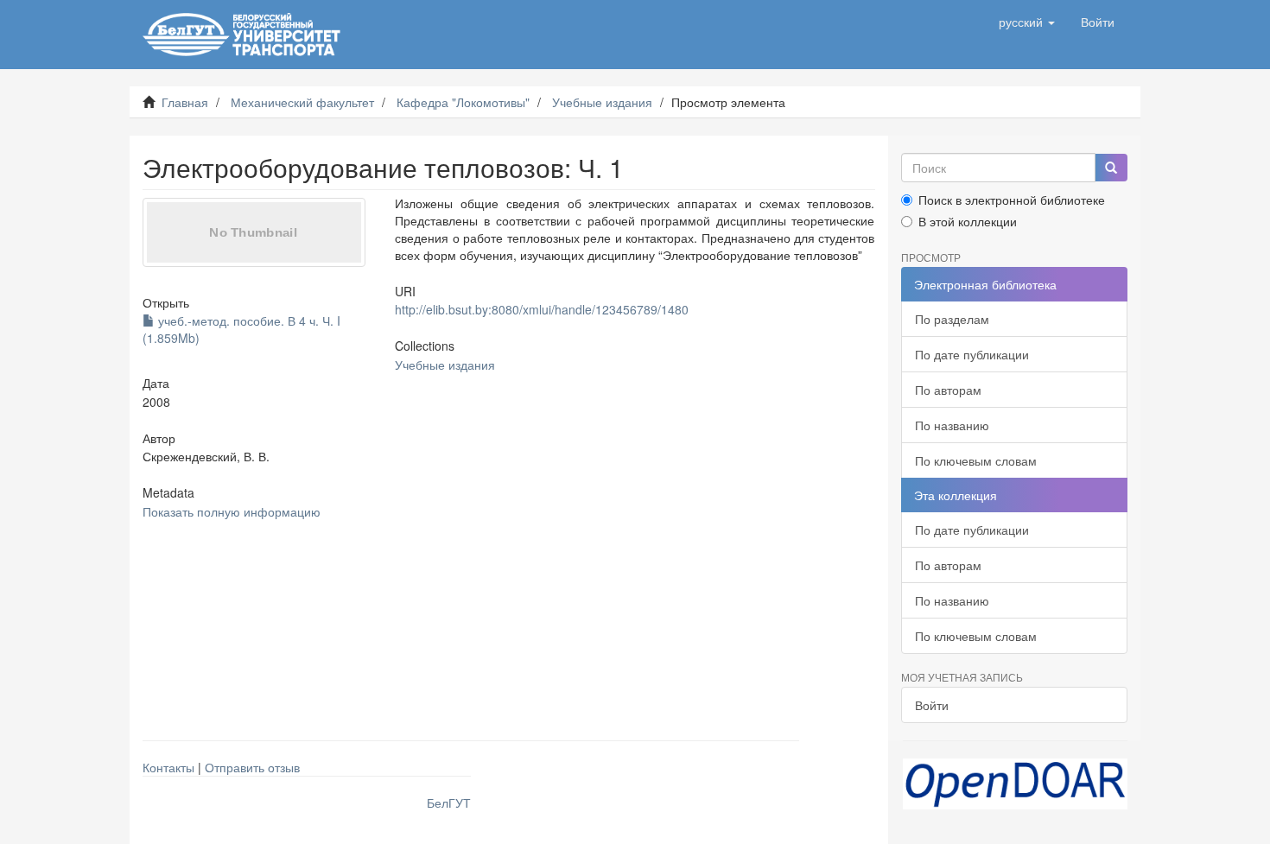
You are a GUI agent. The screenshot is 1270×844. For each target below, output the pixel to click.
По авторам (948, 389)
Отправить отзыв (252, 767)
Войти (932, 705)
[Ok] (1111, 167)
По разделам (952, 318)
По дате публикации (972, 354)
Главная (185, 102)
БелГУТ (449, 802)
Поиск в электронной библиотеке (1011, 199)
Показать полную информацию (232, 511)
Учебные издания (602, 102)
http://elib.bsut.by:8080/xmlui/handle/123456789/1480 (542, 309)
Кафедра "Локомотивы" (463, 102)
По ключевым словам (976, 460)
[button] (1027, 21)
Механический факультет (302, 102)
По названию (952, 425)
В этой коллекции (967, 221)
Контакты (168, 767)
